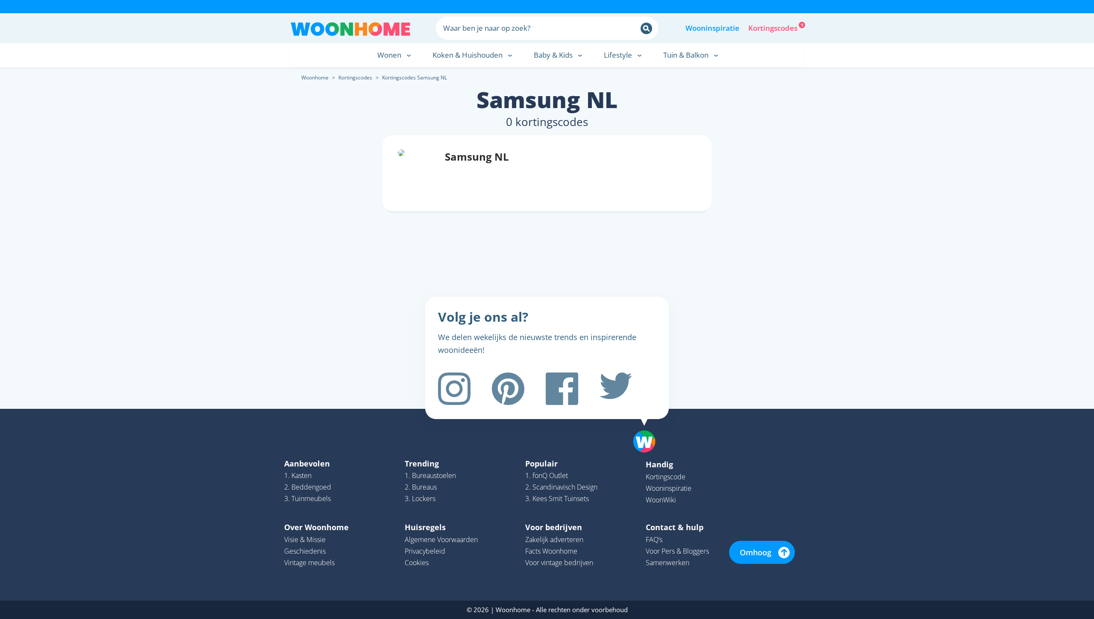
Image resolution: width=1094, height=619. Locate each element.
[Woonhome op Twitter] (616, 389)
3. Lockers (420, 498)
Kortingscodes (773, 27)
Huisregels (425, 527)
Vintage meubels (309, 562)
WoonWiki (661, 500)
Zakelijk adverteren (554, 539)
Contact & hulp (674, 527)
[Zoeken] (646, 28)
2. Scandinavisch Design (561, 487)
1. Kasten (298, 475)
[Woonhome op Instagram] (454, 389)
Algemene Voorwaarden (441, 539)
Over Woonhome (316, 527)
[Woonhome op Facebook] (562, 389)
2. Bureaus (421, 487)
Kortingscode (665, 476)
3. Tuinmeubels (307, 498)
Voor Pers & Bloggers (677, 551)
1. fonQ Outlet (546, 475)
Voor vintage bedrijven (559, 562)
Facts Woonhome (551, 551)
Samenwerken (667, 562)
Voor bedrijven (553, 527)
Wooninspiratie (712, 28)
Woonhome (315, 77)
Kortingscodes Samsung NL (414, 77)
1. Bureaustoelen (430, 475)
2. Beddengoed (307, 487)
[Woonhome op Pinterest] (508, 389)
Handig (659, 464)
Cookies (417, 562)
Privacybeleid (425, 551)
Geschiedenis (305, 551)
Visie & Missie (305, 539)
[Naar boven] (648, 428)
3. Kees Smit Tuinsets (557, 498)
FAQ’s (654, 539)
